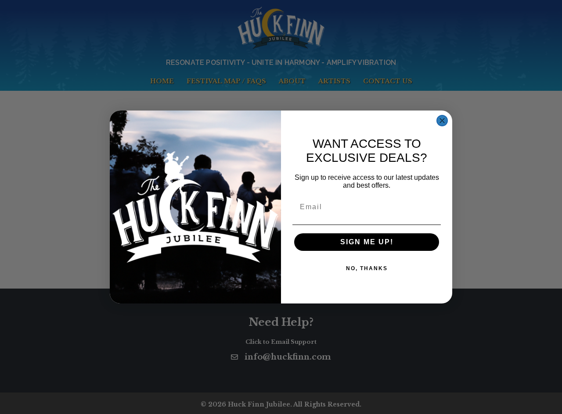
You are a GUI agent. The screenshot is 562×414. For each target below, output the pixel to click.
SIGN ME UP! (366, 242)
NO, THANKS (367, 268)
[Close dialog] (442, 120)
